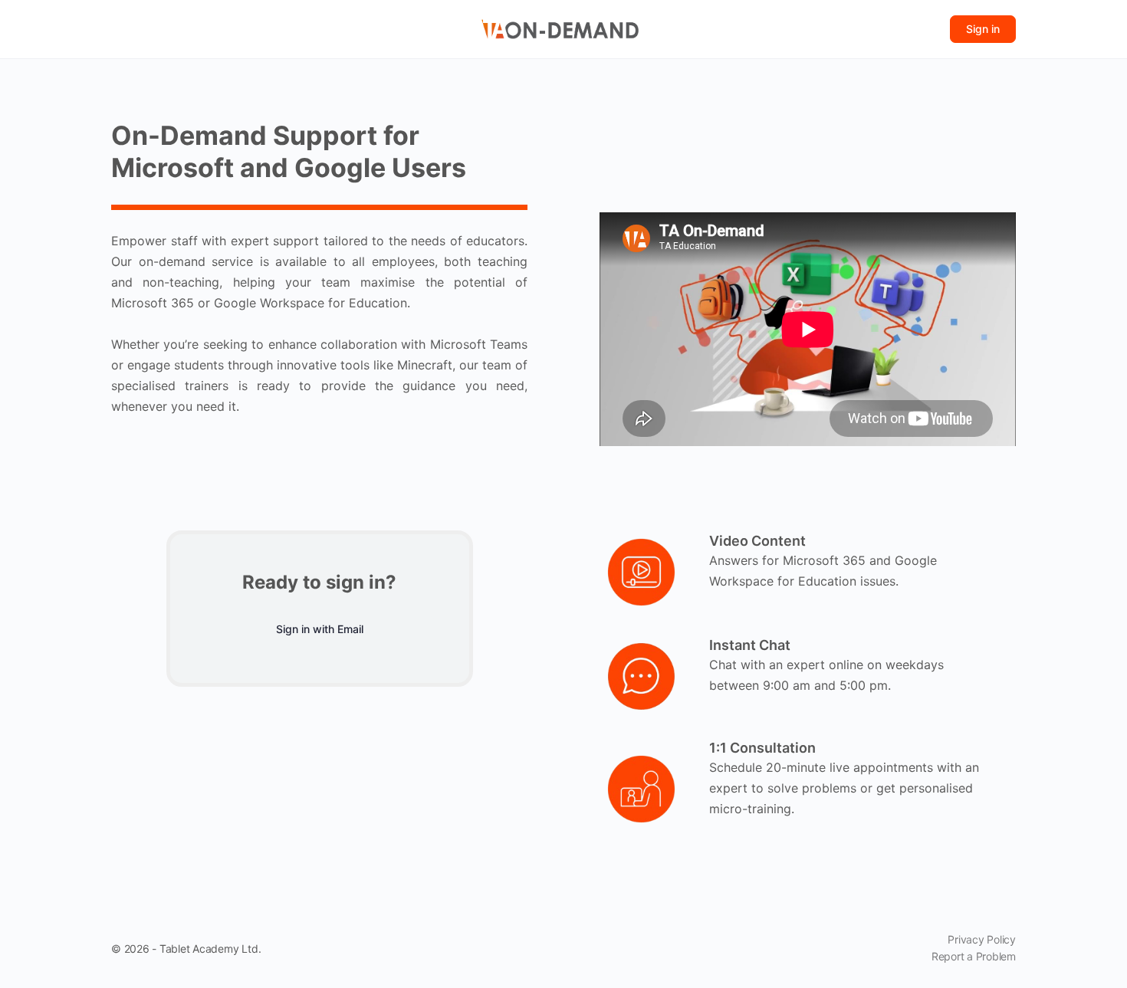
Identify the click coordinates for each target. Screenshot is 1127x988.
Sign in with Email (319, 628)
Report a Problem (974, 956)
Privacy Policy (982, 939)
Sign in (983, 28)
